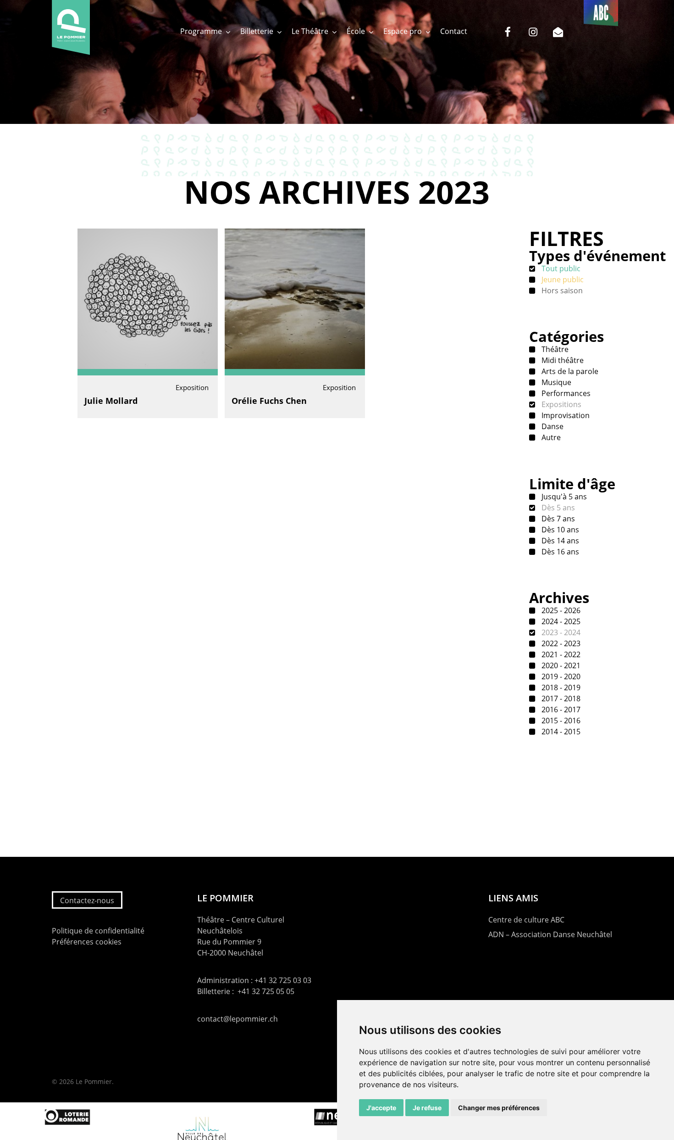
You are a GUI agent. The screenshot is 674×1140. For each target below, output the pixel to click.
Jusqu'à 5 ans (563, 497)
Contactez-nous (87, 900)
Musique (555, 382)
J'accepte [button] (381, 1108)
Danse (552, 426)
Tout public (560, 268)
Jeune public (562, 279)
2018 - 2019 (560, 687)
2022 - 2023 (560, 643)
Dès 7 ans (557, 519)
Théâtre (554, 349)
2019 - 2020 (560, 676)
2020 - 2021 (560, 665)
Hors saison (561, 290)
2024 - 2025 (560, 621)
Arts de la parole (569, 371)
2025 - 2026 (560, 610)
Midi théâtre (562, 360)
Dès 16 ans (559, 552)
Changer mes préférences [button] (499, 1108)
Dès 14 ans (559, 541)
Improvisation (565, 415)
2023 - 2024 (560, 632)
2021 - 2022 (560, 654)
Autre (550, 437)
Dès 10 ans (559, 530)
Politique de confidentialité (98, 931)
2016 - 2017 (560, 709)
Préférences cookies (87, 942)
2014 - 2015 (560, 731)
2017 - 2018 (560, 698)
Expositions (560, 404)
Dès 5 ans (557, 508)
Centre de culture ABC (526, 920)
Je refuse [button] (427, 1108)
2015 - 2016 (560, 720)
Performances (565, 393)
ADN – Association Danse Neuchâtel (550, 934)
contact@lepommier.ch (237, 1019)
